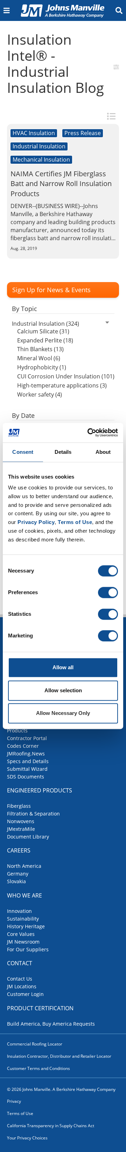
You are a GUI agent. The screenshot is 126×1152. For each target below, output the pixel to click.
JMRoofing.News (26, 753)
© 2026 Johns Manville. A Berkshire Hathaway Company (61, 1089)
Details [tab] (63, 452)
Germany (17, 873)
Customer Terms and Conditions (38, 1068)
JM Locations (21, 986)
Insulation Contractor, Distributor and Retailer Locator (59, 1056)
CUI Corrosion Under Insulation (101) (65, 376)
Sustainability (23, 918)
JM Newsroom (23, 941)
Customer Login (25, 994)
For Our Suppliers (28, 949)
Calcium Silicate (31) (43, 331)
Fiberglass (19, 806)
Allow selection (63, 690)
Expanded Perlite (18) (45, 340)
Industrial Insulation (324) (45, 323)
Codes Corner (23, 746)
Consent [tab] (22, 452)
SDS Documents (25, 776)
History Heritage (26, 926)
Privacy (14, 1101)
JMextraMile (21, 829)
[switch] (108, 592)
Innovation (19, 911)
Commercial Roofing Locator (34, 1044)
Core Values (21, 934)
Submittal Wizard (27, 769)
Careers (18, 850)
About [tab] (103, 452)
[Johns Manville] (62, 10)
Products (17, 730)
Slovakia (16, 881)
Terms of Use (20, 1113)
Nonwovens (20, 821)
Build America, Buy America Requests (51, 1023)
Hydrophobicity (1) (41, 367)
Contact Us (19, 978)
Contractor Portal (27, 738)
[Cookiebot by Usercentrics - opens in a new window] (89, 432)
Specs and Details (28, 761)
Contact (19, 963)
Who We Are (24, 895)
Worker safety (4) (39, 394)
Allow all (63, 668)
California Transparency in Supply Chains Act (50, 1126)
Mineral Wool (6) (38, 358)
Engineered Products (39, 790)
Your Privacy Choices (27, 1138)
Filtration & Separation (33, 813)
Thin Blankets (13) (40, 349)
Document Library (28, 836)
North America (24, 866)
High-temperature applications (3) (62, 385)
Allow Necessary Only (63, 713)
